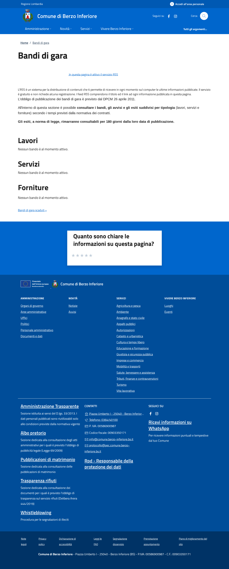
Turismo (122, 384)
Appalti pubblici (126, 324)
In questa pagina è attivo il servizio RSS (93, 74)
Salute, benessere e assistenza (136, 372)
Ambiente (123, 312)
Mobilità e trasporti (128, 366)
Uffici (24, 318)
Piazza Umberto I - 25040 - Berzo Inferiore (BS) (116, 413)
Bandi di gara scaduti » (32, 210)
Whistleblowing (36, 512)
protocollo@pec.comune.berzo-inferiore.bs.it (107, 448)
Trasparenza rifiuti (38, 480)
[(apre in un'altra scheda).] (43, 74)
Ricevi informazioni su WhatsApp (170, 425)
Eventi (168, 312)
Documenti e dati (31, 336)
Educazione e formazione (133, 348)
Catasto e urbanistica (130, 336)
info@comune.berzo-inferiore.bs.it (111, 439)
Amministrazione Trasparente (50, 406)
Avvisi (72, 312)
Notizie (73, 305)
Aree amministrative (33, 312)
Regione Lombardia (32, 4)
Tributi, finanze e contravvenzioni (137, 378)
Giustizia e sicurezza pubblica (135, 354)
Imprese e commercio (130, 360)
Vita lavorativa (126, 390)
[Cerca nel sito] (204, 16)
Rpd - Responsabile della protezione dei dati (108, 463)
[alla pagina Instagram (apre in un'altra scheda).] (174, 15)
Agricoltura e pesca (128, 305)
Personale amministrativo (37, 330)
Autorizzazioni (126, 330)
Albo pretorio (33, 432)
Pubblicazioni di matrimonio (48, 459)
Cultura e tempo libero (131, 342)
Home (24, 42)
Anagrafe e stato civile (131, 318)
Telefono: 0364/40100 (103, 420)
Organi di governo (32, 305)
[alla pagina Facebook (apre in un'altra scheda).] (167, 15)
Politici (25, 324)
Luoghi (168, 305)
